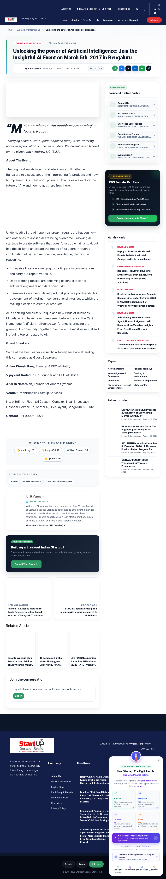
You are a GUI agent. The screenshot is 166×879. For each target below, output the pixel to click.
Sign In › (147, 846)
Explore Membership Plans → (133, 218)
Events (68, 864)
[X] (159, 9)
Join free (96, 864)
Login (82, 864)
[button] (143, 9)
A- (90, 68)
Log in (18, 695)
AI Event (14, 481)
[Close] (159, 760)
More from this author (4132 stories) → (45, 525)
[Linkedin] (155, 9)
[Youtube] (155, 13)
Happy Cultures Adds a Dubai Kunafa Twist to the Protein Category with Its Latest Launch (134, 255)
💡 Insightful (50, 450)
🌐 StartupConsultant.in (37, 501)
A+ (100, 68)
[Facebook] (155, 5)
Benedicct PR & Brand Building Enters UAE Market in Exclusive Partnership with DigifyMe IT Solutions (95, 797)
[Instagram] (159, 5)
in (135, 68)
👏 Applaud (52, 458)
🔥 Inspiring (25, 450)
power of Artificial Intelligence (59, 481)
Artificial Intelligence (32, 481)
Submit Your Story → (26, 564)
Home (9, 29)
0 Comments (72, 68)
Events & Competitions (28, 29)
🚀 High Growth (77, 450)
